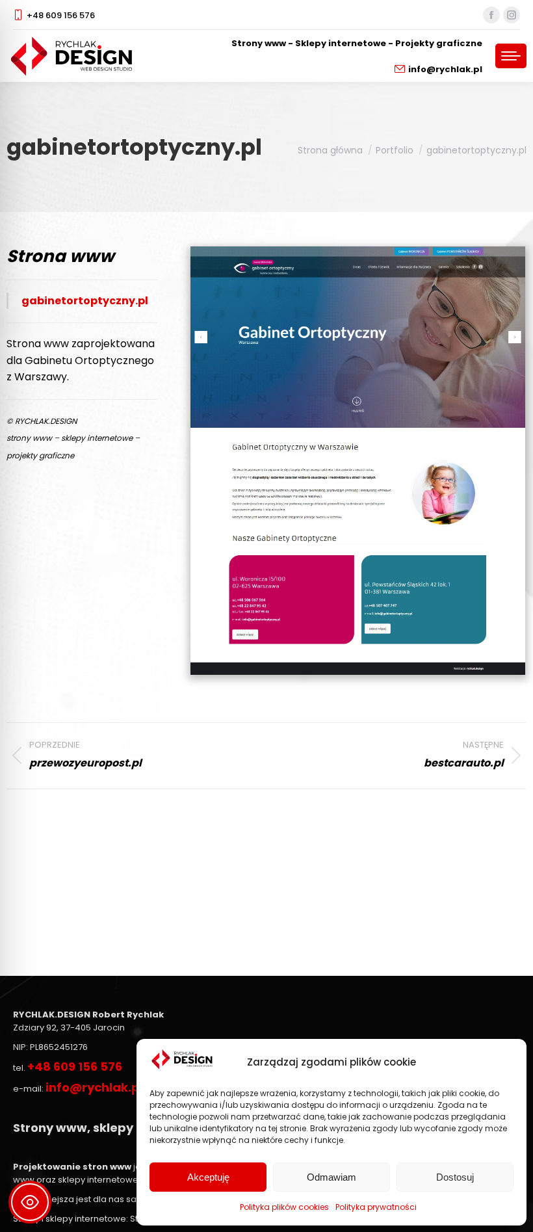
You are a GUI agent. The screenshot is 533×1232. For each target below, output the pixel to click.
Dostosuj (455, 1177)
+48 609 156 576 (61, 15)
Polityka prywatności (376, 1206)
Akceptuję (208, 1177)
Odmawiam (331, 1177)
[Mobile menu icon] (510, 56)
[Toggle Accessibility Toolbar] (30, 1202)
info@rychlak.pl (445, 69)
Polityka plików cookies (284, 1206)
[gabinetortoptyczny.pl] (357, 460)
